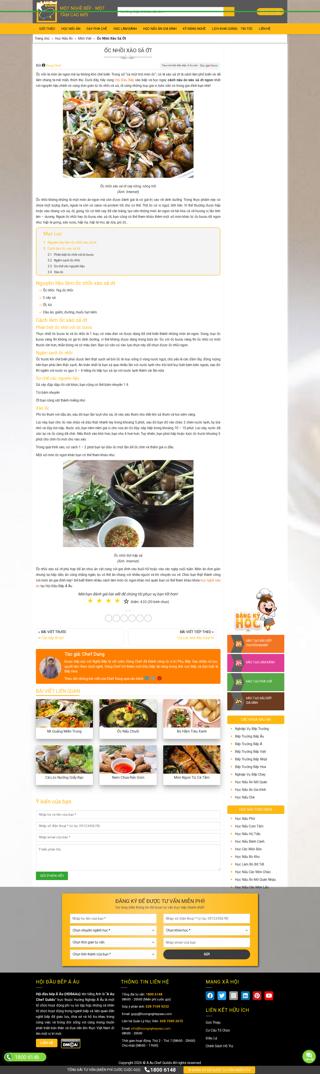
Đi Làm (163, 567)
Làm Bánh (160, 549)
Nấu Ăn (136, 549)
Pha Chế (185, 549)
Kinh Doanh (138, 567)
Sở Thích (185, 567)
